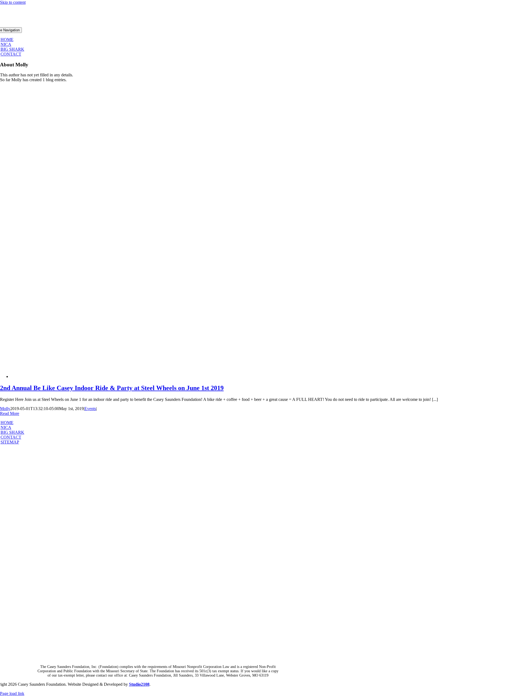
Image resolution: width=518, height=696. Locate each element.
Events (90, 408)
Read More (9, 413)
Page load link (12, 693)
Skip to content (13, 2)
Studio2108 (139, 684)
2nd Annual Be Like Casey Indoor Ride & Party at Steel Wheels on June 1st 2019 (112, 387)
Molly (5, 408)
